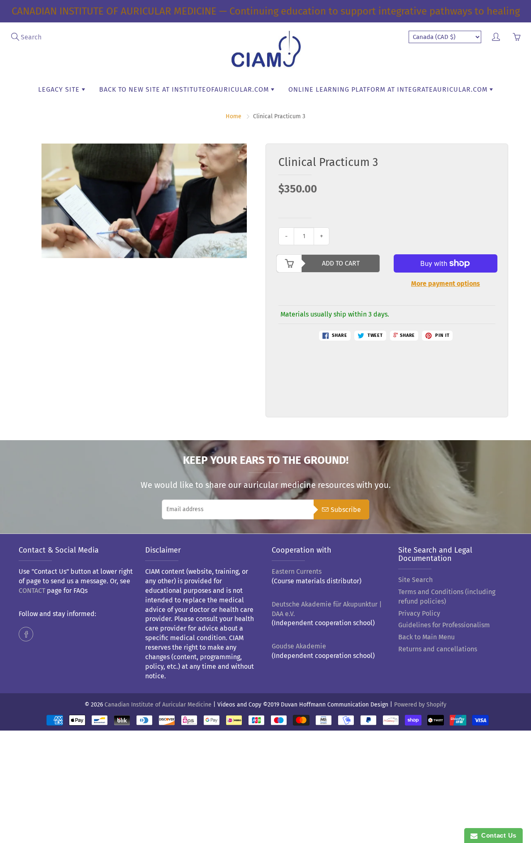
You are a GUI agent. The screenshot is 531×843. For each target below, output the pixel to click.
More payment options (445, 283)
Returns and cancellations (437, 649)
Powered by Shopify (420, 704)
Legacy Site (60, 89)
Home (233, 116)
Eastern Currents (297, 571)
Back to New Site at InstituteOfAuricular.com (185, 89)
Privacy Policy (419, 613)
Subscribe (346, 510)
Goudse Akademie (299, 646)
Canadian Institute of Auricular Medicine (158, 704)
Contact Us (496, 835)
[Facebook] (26, 634)
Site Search (415, 580)
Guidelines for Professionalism (444, 625)
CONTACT (32, 590)
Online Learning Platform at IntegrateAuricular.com (389, 89)
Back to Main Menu (426, 637)
